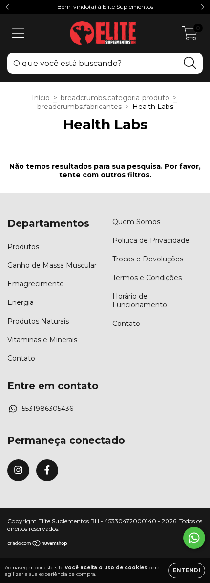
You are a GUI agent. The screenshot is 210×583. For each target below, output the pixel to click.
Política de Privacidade (150, 240)
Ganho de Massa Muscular (52, 265)
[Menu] (18, 33)
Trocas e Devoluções (147, 259)
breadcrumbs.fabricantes (79, 106)
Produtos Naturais (38, 321)
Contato (21, 358)
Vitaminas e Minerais (42, 339)
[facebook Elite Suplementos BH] (47, 470)
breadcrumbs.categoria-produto (115, 97)
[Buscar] (190, 63)
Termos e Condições (147, 277)
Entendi (187, 570)
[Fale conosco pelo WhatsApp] (194, 538)
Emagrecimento (35, 284)
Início (41, 97)
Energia (20, 302)
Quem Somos (136, 221)
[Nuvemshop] (37, 544)
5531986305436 (47, 408)
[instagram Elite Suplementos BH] (18, 470)
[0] (190, 35)
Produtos (23, 246)
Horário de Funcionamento (139, 300)
